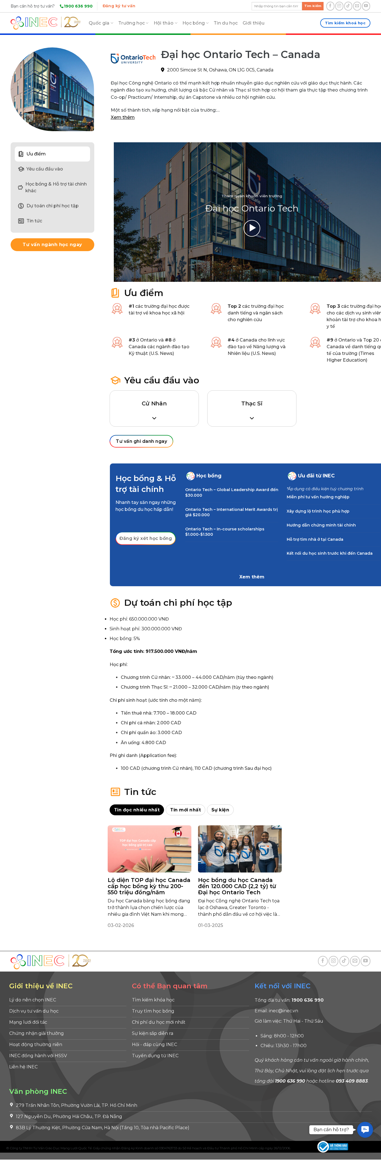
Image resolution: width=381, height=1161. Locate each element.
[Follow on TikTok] (348, 6)
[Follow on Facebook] (330, 6)
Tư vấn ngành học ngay (52, 244)
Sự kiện (220, 810)
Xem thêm (123, 117)
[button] (365, 1130)
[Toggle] (190, 476)
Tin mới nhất (185, 810)
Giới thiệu (253, 23)
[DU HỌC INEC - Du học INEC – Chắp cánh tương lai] (45, 23)
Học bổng (193, 23)
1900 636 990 (78, 6)
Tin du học (226, 23)
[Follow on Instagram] (339, 6)
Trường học (131, 23)
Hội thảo (164, 23)
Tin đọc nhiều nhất (137, 810)
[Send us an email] (357, 6)
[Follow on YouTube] (366, 6)
